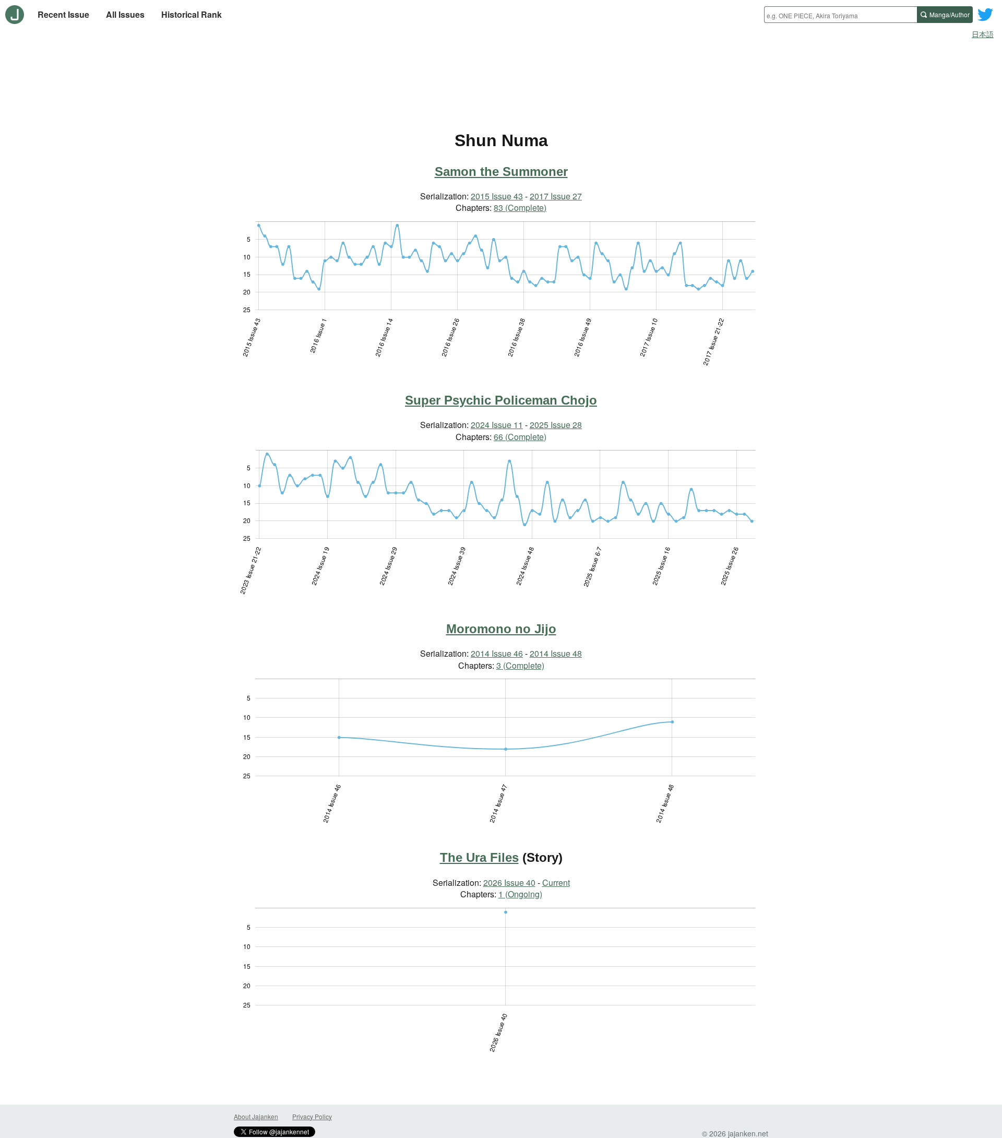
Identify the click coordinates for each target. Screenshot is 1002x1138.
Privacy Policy (312, 1116)
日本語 (983, 34)
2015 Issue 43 (497, 196)
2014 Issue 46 (497, 653)
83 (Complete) (520, 207)
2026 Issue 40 (509, 882)
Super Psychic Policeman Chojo (501, 400)
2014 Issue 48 (556, 653)
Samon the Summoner (501, 171)
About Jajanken (256, 1116)
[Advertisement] (501, 72)
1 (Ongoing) (520, 894)
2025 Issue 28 (556, 425)
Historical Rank (191, 14)
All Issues (125, 14)
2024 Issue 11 (497, 425)
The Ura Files (479, 857)
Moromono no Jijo (501, 629)
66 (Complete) (520, 437)
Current (556, 882)
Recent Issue (63, 14)
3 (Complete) (520, 665)
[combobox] (840, 14)
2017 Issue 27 (556, 196)
